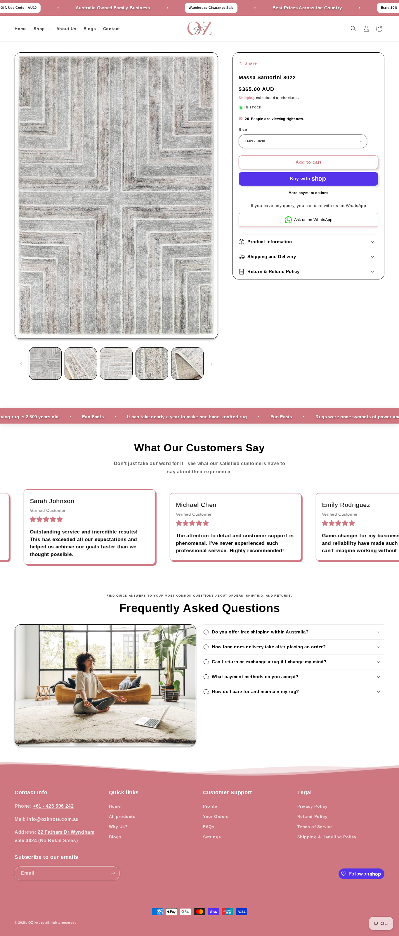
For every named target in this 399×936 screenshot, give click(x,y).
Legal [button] (304, 792)
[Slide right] (211, 363)
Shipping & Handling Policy (327, 837)
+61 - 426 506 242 (53, 805)
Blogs (115, 837)
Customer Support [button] (227, 792)
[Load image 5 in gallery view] (187, 363)
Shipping (247, 98)
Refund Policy (312, 816)
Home (115, 806)
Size (243, 129)
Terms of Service (315, 826)
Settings (212, 837)
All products (122, 816)
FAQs (208, 826)
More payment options (309, 193)
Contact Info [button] (31, 792)
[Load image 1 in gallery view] (45, 363)
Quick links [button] (124, 792)
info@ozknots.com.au (53, 818)
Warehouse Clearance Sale (177, 7)
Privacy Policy (312, 806)
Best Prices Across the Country (273, 7)
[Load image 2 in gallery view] (81, 363)
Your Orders (216, 816)
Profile (210, 806)
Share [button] (250, 63)
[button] (41, 29)
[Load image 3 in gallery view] (116, 363)
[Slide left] (21, 363)
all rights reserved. (61, 922)
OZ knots (36, 922)
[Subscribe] (113, 873)
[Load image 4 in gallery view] (152, 363)
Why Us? (118, 826)
